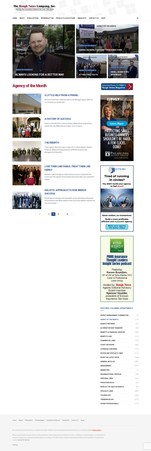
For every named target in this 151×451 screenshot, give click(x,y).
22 (67, 214)
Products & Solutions (65, 18)
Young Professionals (109, 403)
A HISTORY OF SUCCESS (58, 119)
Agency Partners (107, 324)
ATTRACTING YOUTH (88, 74)
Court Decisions (107, 345)
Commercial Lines (107, 340)
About (22, 18)
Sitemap (15, 445)
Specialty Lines (106, 391)
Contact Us (94, 18)
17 (48, 214)
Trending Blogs (107, 399)
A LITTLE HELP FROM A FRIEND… (62, 95)
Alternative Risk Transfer (111, 328)
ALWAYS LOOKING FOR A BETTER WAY (39, 74)
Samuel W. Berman (24, 440)
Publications (32, 18)
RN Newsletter (47, 18)
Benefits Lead (106, 336)
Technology (105, 395)
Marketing (104, 370)
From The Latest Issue (109, 357)
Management (105, 366)
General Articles (107, 361)
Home (14, 18)
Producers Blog (107, 382)
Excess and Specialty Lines (111, 353)
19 (58, 214)
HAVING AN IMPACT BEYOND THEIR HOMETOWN (100, 50)
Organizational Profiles (110, 374)
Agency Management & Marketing (114, 315)
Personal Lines (106, 378)
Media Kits (82, 18)
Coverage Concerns (108, 349)
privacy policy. (96, 430)
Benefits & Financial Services (112, 332)
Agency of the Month (24, 69)
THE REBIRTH (52, 142)
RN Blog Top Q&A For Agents (112, 387)
